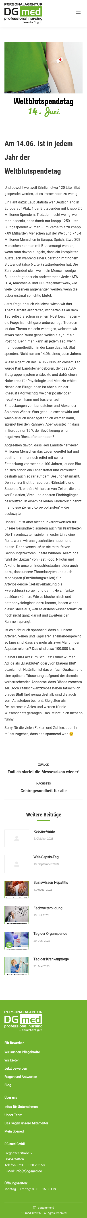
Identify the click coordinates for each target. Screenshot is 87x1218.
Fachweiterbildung (47, 908)
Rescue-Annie (44, 831)
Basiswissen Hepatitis (50, 882)
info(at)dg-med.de (29, 1171)
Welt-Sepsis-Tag (46, 857)
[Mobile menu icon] (78, 13)
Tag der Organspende (50, 933)
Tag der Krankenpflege (51, 959)
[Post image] (16, 838)
